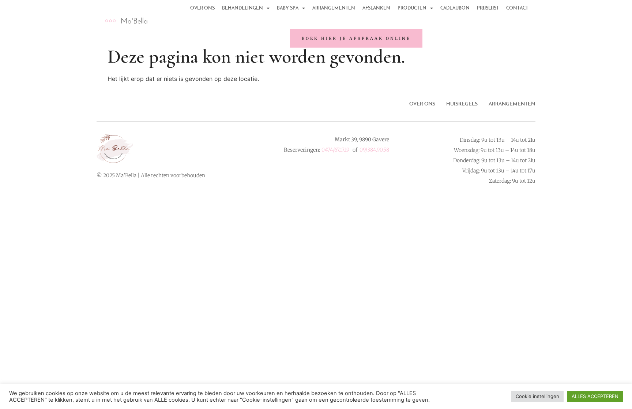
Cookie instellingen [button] (537, 396)
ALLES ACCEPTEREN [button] (595, 396)
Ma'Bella (134, 20)
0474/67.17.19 (335, 149)
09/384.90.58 (374, 149)
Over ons (422, 103)
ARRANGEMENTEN (512, 103)
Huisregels (462, 103)
